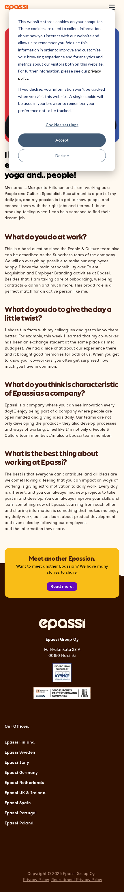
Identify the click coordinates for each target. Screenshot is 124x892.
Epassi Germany (21, 772)
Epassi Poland (19, 823)
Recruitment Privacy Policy (76, 879)
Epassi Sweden (20, 752)
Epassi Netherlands (24, 782)
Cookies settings (62, 124)
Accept (62, 139)
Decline (62, 155)
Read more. (62, 586)
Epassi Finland (20, 742)
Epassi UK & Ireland (25, 792)
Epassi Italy (17, 762)
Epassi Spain (18, 802)
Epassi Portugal (21, 813)
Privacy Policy (36, 879)
